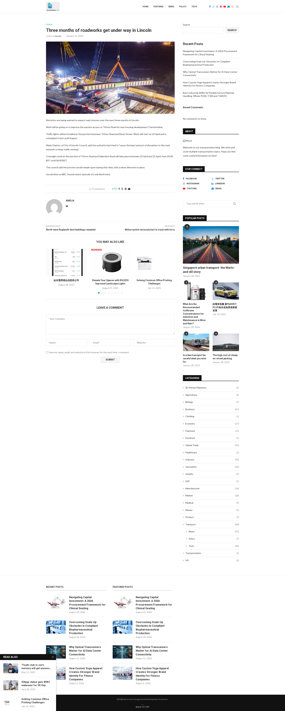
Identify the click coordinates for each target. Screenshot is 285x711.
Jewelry (212, 473)
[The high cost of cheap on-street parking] (226, 342)
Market (212, 495)
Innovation (212, 466)
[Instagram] (217, 6)
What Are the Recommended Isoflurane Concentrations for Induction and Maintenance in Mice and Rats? (194, 314)
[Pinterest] (221, 6)
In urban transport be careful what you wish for (194, 358)
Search (186, 24)
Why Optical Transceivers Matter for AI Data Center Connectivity (85, 651)
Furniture (212, 437)
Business (212, 409)
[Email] (228, 6)
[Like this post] (115, 188)
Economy (212, 423)
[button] (50, 271)
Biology (212, 402)
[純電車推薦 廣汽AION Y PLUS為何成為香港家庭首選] (226, 291)
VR (212, 560)
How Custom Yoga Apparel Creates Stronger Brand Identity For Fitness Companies (85, 674)
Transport (212, 524)
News (171, 6)
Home (145, 6)
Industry (212, 459)
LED (212, 481)
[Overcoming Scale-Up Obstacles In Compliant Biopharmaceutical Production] (56, 627)
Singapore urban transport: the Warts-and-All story (209, 270)
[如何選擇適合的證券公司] (66, 262)
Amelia (58, 36)
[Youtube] (224, 6)
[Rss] (232, 6)
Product (212, 517)
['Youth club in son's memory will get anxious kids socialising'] (10, 668)
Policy (183, 6)
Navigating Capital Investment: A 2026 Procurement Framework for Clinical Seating (87, 603)
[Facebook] (210, 6)
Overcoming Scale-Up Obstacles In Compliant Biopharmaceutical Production (83, 628)
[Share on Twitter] (122, 188)
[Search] (237, 6)
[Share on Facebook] (119, 188)
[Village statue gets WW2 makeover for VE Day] (10, 685)
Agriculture (212, 394)
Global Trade (212, 445)
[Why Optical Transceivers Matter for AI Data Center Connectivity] (56, 652)
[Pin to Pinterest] (126, 188)
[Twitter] (213, 6)
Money (212, 510)
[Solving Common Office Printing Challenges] (154, 262)
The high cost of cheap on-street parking (225, 357)
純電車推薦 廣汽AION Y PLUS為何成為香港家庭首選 (225, 307)
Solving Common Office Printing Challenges (35, 701)
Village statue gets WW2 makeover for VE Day (35, 683)
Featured (158, 6)
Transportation (212, 553)
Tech (194, 6)
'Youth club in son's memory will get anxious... (36, 666)
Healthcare (212, 452)
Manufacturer (212, 488)
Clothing (212, 416)
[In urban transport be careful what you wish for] (196, 342)
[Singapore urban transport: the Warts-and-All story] (211, 245)
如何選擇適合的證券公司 (66, 280)
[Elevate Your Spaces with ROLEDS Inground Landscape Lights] (110, 262)
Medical (212, 502)
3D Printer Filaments (212, 387)
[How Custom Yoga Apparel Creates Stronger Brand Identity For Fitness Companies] (122, 673)
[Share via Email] (129, 188)
